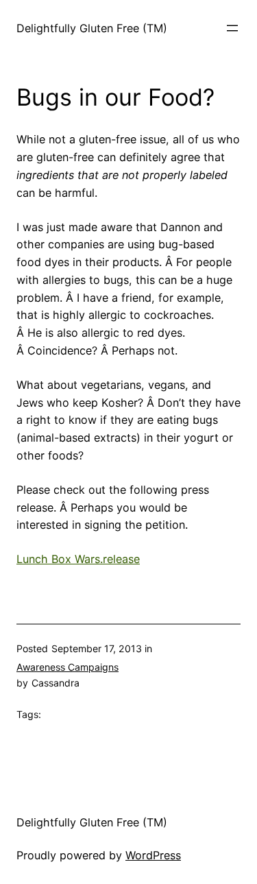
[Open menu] (232, 28)
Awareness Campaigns (67, 667)
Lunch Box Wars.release (78, 559)
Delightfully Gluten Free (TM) (91, 28)
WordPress (153, 855)
